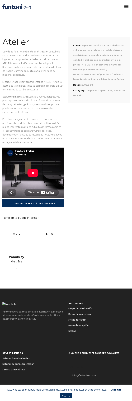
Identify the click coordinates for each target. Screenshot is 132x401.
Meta (16, 234)
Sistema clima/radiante (13, 369)
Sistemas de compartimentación (18, 364)
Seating (72, 331)
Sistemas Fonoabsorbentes (16, 358)
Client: (77, 45)
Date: (76, 85)
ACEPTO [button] (66, 396)
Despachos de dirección (80, 308)
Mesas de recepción (78, 325)
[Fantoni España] (16, 6)
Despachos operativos (99, 90)
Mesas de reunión (77, 319)
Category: (79, 90)
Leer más (116, 389)
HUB (49, 234)
